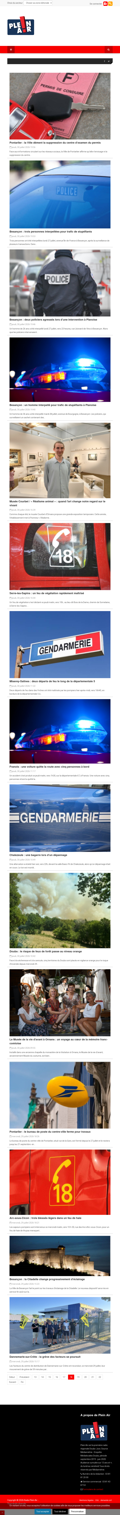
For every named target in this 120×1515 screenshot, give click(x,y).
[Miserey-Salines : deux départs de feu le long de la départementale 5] (60, 644)
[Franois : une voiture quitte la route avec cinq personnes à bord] (60, 731)
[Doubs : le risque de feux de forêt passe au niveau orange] (60, 910)
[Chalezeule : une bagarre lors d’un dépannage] (60, 818)
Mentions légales (86, 1500)
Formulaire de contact (93, 1489)
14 (42, 1377)
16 (57, 1377)
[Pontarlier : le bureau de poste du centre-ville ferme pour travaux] (60, 1094)
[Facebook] (104, 61)
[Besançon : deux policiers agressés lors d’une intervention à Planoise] (60, 283)
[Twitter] (108, 61)
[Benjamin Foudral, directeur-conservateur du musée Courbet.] (60, 460)
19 (78, 1377)
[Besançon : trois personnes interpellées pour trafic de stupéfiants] (60, 194)
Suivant (12, 1382)
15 (49, 1377)
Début (12, 1377)
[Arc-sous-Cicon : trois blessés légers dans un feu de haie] (60, 1182)
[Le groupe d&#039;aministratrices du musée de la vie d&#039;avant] (60, 1002)
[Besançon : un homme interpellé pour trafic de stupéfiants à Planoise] (60, 369)
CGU (97, 1500)
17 (64, 1377)
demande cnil (106, 1500)
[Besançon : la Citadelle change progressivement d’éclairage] (60, 1256)
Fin (22, 1382)
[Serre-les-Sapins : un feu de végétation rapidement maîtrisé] (60, 556)
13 (35, 1377)
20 (85, 1377)
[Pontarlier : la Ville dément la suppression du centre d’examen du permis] (60, 106)
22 (100, 1377)
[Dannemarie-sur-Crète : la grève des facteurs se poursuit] (60, 1325)
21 (92, 1377)
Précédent (24, 1377)
